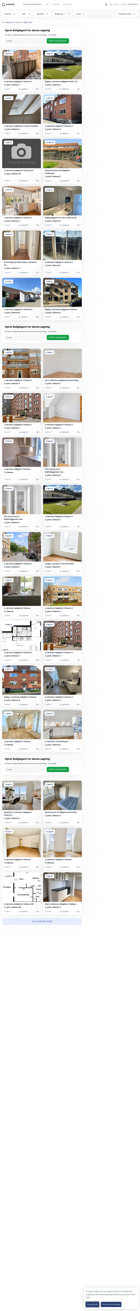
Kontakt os (67, 4)
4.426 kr (8, 352)
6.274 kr (8, 832)
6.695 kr (49, 352)
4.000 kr (8, 190)
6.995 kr (49, 397)
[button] (6, 64)
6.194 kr (49, 580)
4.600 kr (49, 98)
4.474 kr (8, 98)
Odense (7, 14)
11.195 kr (49, 669)
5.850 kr (49, 281)
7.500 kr (49, 713)
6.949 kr (8, 580)
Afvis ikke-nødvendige (111, 1304)
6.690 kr (49, 441)
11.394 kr (50, 832)
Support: (129, 4)
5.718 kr (8, 281)
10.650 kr (50, 142)
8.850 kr (49, 234)
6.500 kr (8, 54)
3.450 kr (49, 54)
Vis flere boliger (42, 921)
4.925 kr (8, 876)
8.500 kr (8, 234)
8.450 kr (8, 536)
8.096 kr (8, 625)
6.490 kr (49, 784)
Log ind (116, 4)
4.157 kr (49, 190)
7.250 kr (8, 142)
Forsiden (56, 4)
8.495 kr (8, 784)
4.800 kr (8, 397)
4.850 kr (49, 625)
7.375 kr (8, 713)
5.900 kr (8, 669)
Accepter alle (92, 1304)
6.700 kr (8, 441)
